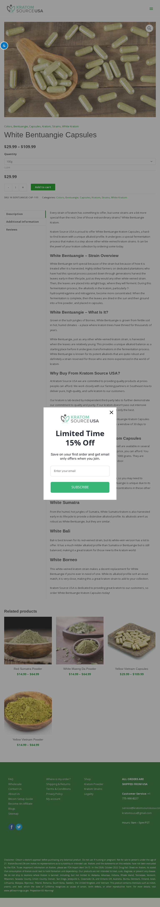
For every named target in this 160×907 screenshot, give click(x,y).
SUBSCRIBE (80, 487)
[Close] (111, 412)
